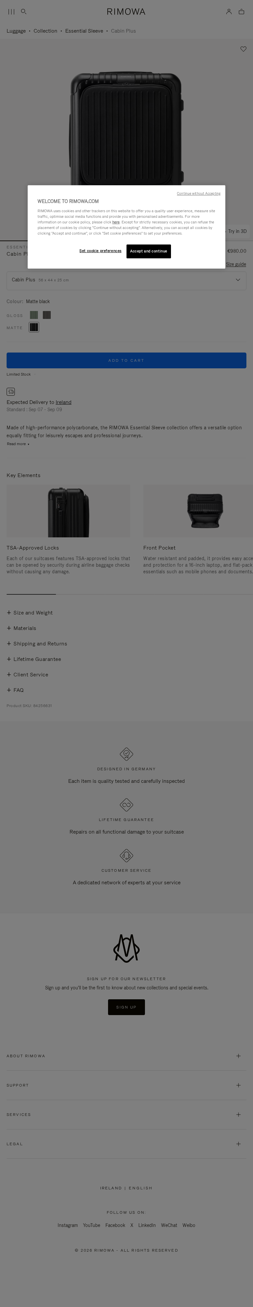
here (116, 222)
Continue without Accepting (198, 193)
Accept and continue (148, 251)
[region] (126, 227)
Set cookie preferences (100, 250)
